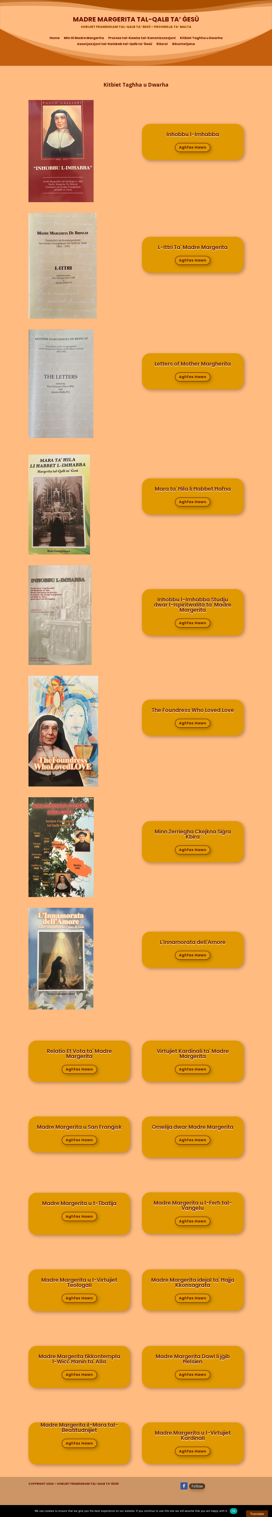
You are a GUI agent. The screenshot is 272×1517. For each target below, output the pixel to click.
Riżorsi (162, 44)
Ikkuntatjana (183, 44)
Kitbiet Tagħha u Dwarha (201, 38)
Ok (233, 1510)
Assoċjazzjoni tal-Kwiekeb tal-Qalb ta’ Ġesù (114, 44)
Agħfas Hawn (192, 147)
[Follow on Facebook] (184, 1486)
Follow (197, 1486)
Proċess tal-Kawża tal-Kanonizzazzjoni (142, 38)
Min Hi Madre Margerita (84, 38)
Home (55, 38)
